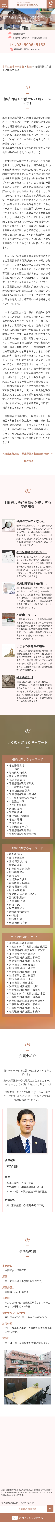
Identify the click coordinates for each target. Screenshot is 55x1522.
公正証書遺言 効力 (19, 787)
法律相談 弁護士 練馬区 (22, 943)
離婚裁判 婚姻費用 (19, 912)
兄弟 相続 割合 (17, 780)
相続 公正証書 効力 (19, 790)
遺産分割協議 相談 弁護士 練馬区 (27, 1000)
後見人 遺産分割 (18, 776)
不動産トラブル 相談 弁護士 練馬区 (28, 946)
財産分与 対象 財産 (19, 868)
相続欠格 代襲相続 (19, 816)
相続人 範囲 (15, 819)
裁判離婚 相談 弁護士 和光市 (24, 1011)
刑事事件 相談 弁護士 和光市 (24, 1008)
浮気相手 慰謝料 (18, 897)
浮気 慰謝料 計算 (18, 886)
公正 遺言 (14, 769)
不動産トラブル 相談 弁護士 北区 (27, 993)
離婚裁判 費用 (16, 872)
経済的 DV (14, 904)
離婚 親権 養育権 (18, 922)
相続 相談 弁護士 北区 (21, 982)
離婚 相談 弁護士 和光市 (22, 968)
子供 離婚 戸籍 (17, 901)
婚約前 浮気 (15, 865)
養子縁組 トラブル (19, 826)
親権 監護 (14, 876)
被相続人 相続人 (18, 772)
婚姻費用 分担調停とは (21, 883)
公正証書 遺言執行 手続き (23, 798)
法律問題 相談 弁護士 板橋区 (24, 957)
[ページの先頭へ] (50, 1508)
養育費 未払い (16, 854)
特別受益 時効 (16, 801)
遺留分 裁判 (15, 808)
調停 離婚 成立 (17, 908)
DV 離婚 (13, 915)
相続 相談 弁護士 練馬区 (22, 954)
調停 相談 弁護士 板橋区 (22, 964)
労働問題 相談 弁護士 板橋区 (24, 990)
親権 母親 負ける (18, 861)
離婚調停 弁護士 (18, 879)
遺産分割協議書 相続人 (21, 783)
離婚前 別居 (15, 919)
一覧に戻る (28, 461)
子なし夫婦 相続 (18, 805)
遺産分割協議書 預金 (20, 830)
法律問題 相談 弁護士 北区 (23, 986)
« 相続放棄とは (10, 453)
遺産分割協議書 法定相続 (22, 794)
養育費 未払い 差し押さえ (23, 894)
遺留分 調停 (15, 823)
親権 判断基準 (16, 858)
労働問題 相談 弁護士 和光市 (24, 961)
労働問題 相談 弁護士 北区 (23, 972)
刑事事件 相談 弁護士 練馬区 (24, 997)
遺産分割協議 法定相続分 (22, 834)
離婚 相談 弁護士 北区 (21, 979)
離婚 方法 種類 (17, 890)
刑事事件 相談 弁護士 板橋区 (24, 1004)
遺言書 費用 (15, 812)
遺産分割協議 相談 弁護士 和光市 (27, 950)
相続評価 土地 (16, 765)
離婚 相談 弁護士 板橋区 (22, 975)
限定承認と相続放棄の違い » (37, 453)
